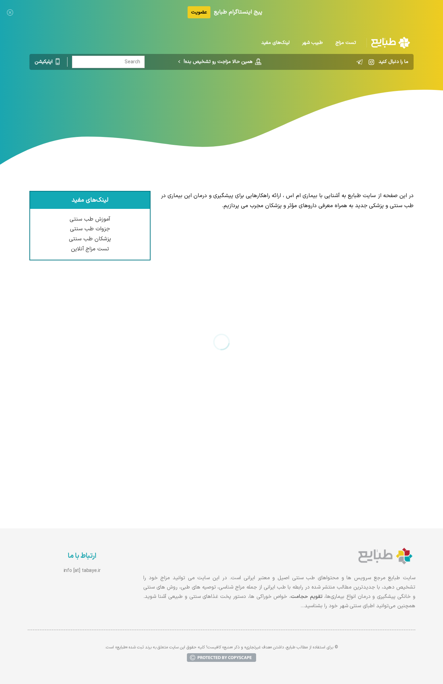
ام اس (173, 98)
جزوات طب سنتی (90, 229)
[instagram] (371, 62)
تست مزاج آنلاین (90, 249)
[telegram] (359, 62)
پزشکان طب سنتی (90, 239)
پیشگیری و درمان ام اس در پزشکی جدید (359, 385)
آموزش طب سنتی (90, 219)
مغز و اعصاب (202, 98)
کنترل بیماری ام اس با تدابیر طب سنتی (361, 247)
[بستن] (10, 12)
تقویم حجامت (307, 597)
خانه (258, 98)
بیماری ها (235, 98)
